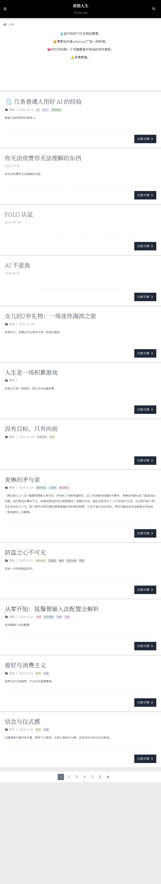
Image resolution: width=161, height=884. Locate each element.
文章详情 (143, 139)
